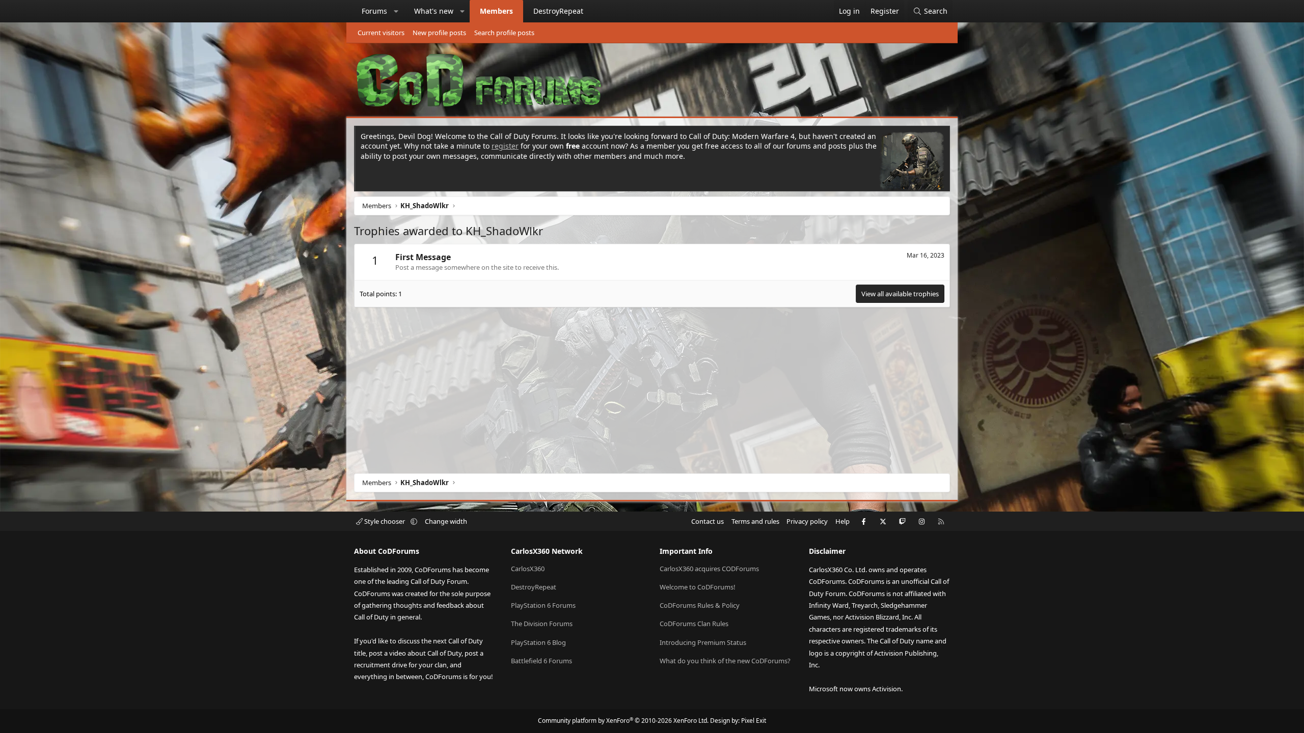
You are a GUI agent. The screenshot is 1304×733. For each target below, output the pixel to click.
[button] (396, 11)
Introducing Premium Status (703, 642)
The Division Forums (542, 623)
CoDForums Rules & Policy (700, 605)
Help (842, 521)
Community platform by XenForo (623, 720)
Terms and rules (755, 521)
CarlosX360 (528, 568)
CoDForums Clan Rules (694, 623)
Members (496, 11)
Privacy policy (807, 521)
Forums (374, 11)
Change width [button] (446, 521)
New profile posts (439, 32)
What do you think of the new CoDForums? (725, 660)
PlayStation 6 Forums (543, 605)
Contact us (707, 521)
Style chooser (384, 521)
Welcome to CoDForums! (698, 586)
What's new (433, 11)
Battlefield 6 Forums (541, 660)
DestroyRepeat (558, 11)
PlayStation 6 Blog (538, 642)
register (505, 146)
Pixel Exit (753, 720)
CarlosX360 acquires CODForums (709, 568)
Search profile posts (504, 32)
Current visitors (381, 32)
